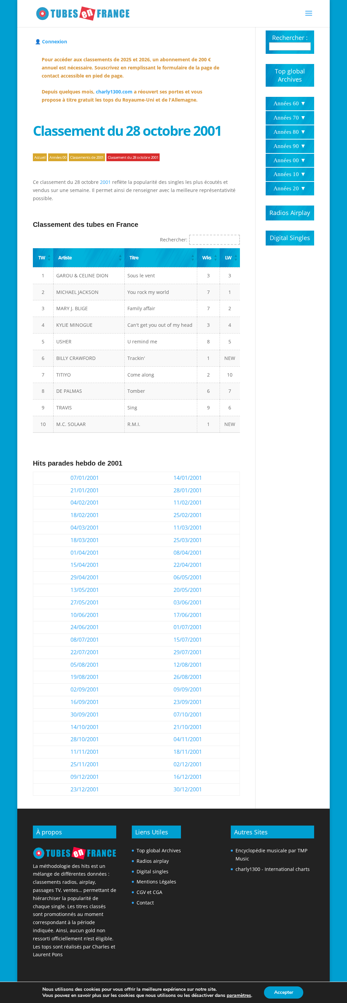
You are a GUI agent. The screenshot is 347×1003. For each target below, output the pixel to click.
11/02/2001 (188, 502)
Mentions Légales (156, 881)
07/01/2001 (84, 478)
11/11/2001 (84, 751)
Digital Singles (290, 238)
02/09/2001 (84, 689)
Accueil (39, 157)
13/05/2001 (84, 590)
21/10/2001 (188, 727)
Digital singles (152, 871)
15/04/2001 (84, 565)
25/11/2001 (84, 764)
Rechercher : (290, 38)
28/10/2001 (84, 739)
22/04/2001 (188, 565)
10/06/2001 (84, 615)
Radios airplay (153, 861)
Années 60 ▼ (289, 103)
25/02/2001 (188, 515)
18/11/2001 (188, 751)
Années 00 (57, 157)
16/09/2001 (84, 702)
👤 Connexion (51, 41)
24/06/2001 (84, 627)
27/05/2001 (84, 602)
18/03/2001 (84, 540)
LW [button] (228, 257)
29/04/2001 (84, 577)
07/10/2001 (188, 714)
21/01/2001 (84, 490)
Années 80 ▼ (289, 132)
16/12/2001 (188, 777)
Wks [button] (206, 257)
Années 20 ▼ (289, 188)
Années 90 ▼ (289, 146)
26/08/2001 (188, 677)
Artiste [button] (64, 257)
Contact (145, 902)
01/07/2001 (188, 627)
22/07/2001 (84, 652)
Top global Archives (290, 75)
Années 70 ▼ (289, 117)
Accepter (283, 992)
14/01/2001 (188, 478)
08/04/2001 (188, 552)
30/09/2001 (84, 714)
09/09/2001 (188, 689)
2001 (105, 182)
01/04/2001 (84, 552)
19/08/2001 (84, 677)
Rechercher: (173, 239)
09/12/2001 (84, 777)
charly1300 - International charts (273, 869)
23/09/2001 (188, 702)
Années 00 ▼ (289, 160)
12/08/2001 (188, 664)
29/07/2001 (188, 652)
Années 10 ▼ (289, 174)
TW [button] (41, 257)
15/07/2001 (188, 639)
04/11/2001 (188, 739)
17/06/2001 (188, 615)
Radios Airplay (289, 213)
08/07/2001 (84, 639)
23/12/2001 (84, 789)
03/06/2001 (188, 602)
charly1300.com (114, 91)
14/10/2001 (84, 727)
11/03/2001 (188, 527)
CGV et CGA (149, 892)
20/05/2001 (188, 590)
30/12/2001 (188, 789)
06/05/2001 (188, 577)
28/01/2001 (188, 490)
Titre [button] (133, 257)
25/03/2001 (188, 540)
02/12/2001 (188, 764)
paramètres (239, 996)
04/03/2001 (84, 527)
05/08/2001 (84, 664)
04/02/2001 (84, 502)
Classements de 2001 (87, 157)
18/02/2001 (84, 515)
